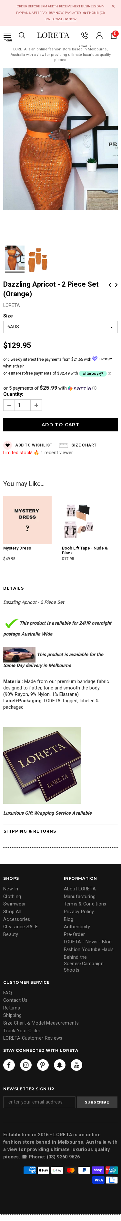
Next (116, 285)
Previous (110, 285)
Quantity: (13, 394)
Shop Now (67, 19)
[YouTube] (76, 1065)
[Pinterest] (43, 1065)
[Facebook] (9, 1065)
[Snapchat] (60, 1065)
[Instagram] (26, 1065)
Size (8, 316)
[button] (60, 388)
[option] (60, 140)
